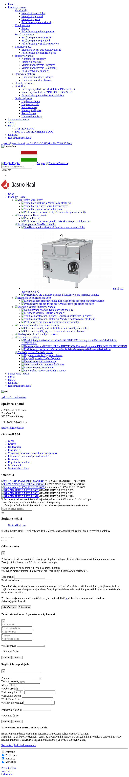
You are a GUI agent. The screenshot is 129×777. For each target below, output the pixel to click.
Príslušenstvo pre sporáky (35, 70)
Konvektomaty (29, 107)
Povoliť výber (8, 768)
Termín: (5, 681)
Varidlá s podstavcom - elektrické (39, 67)
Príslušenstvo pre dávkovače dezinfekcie (43, 95)
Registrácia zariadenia (19, 462)
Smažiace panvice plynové (36, 40)
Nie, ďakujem (9, 607)
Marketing (10, 761)
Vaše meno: (7, 576)
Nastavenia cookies (18, 468)
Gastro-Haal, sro (17, 525)
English (16, 163)
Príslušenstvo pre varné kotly (37, 22)
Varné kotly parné (31, 19)
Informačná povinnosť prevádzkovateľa (29, 456)
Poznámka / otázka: (11, 709)
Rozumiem (7, 745)
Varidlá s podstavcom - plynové (38, 64)
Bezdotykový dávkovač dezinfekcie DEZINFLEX (48, 89)
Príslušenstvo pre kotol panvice (38, 31)
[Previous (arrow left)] (2, 540)
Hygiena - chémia (31, 101)
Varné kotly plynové (32, 16)
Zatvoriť (6, 657)
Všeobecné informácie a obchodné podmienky (32, 453)
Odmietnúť (7, 774)
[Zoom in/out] (12, 537)
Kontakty (13, 459)
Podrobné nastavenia (25, 745)
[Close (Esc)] (2, 537)
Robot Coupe (29, 113)
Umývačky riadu (30, 104)
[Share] (6, 537)
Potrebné (10, 751)
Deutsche (63, 163)
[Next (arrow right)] (6, 540)
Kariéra (12, 443)
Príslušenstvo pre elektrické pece (39, 52)
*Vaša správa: (8, 645)
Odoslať (17, 657)
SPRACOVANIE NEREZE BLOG (34, 131)
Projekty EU (14, 450)
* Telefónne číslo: (10, 699)
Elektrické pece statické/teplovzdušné (41, 49)
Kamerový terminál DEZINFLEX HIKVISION (47, 92)
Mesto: (5, 685)
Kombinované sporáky (34, 58)
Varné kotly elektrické (33, 13)
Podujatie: (6, 678)
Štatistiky (10, 758)
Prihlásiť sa (24, 607)
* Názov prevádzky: (12, 702)
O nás (11, 440)
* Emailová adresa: (11, 695)
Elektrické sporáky (31, 61)
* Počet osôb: (8, 688)
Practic (25, 28)
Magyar (41, 163)
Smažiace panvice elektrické (36, 37)
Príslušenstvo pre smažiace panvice (40, 43)
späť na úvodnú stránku (13, 397)
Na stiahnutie (15, 465)
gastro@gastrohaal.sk (13, 143)
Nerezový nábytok (31, 110)
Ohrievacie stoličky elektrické (37, 77)
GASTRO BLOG (24, 128)
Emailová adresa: (10, 580)
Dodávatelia (14, 446)
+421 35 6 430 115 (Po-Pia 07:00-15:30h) (49, 143)
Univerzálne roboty (32, 116)
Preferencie (11, 755)
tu (67, 598)
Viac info (6, 771)
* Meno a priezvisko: (12, 692)
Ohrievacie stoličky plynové (36, 80)
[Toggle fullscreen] (9, 537)
